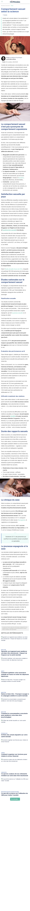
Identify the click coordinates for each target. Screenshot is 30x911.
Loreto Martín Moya (11, 59)
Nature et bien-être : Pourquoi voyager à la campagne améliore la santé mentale (15, 695)
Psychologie (4, 733)
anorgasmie (22, 520)
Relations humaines (5, 5)
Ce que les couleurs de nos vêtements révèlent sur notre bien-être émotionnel (14, 774)
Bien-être (3, 649)
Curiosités (3, 772)
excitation (21, 177)
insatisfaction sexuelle (9, 230)
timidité (12, 416)
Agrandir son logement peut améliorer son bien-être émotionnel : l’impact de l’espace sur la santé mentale (14, 653)
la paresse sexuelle (17, 313)
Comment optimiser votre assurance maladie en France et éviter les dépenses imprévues (15, 674)
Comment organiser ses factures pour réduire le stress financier (14, 755)
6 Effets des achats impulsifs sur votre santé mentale (14, 735)
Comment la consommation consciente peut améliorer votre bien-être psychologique (14, 715)
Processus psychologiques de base (10, 791)
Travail (3, 752)
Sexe (12, 5)
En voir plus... (15, 799)
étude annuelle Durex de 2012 (13, 269)
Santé (2, 671)
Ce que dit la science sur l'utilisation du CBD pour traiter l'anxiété (14, 794)
